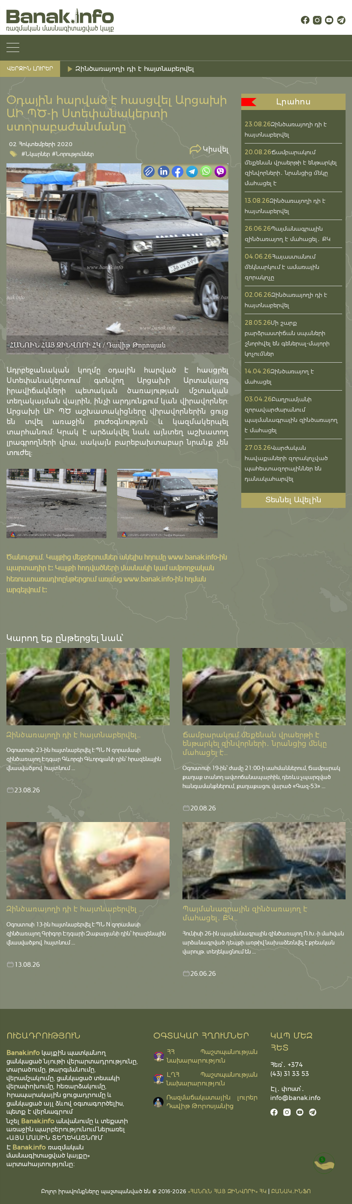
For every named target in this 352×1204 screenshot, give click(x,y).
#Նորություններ (73, 153)
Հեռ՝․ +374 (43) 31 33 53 (289, 1069)
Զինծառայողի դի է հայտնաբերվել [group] (135, 68)
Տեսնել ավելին (293, 499)
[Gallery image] (56, 503)
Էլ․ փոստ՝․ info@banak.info (293, 1093)
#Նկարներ (35, 153)
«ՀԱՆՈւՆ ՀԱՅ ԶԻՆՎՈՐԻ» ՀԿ (227, 1191)
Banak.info (29, 1147)
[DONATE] (324, 1163)
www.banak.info (192, 556)
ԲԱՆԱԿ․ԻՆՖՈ (291, 1191)
